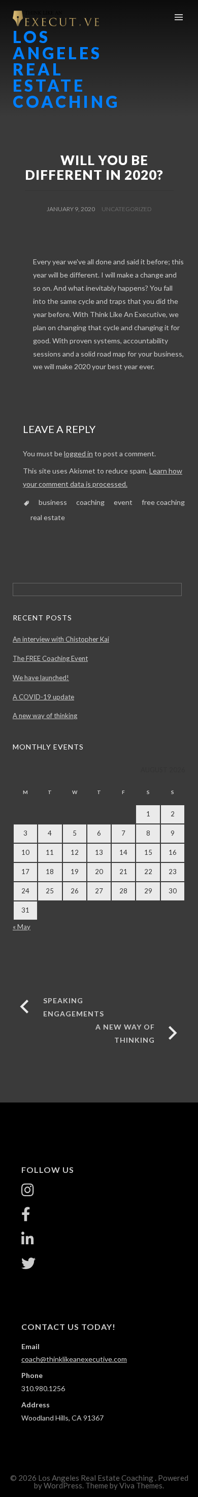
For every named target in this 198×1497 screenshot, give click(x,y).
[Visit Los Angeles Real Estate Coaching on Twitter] (28, 1266)
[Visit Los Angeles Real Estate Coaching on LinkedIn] (27, 1241)
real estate (47, 517)
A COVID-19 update (43, 697)
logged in (78, 453)
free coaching (163, 502)
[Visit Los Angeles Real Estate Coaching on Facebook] (25, 1216)
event (123, 502)
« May (21, 927)
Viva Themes (140, 1485)
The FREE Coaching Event (50, 658)
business (53, 502)
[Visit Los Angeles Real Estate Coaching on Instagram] (27, 1192)
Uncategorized (126, 209)
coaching (90, 502)
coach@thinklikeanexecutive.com (74, 1359)
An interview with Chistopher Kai (61, 639)
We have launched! (41, 678)
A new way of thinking (45, 716)
